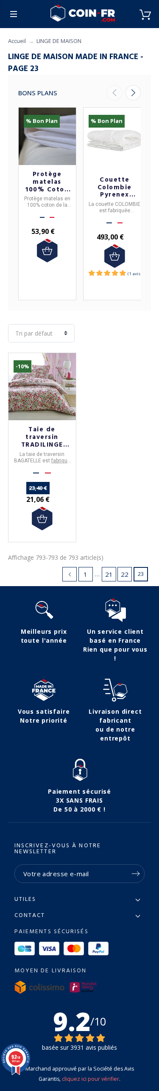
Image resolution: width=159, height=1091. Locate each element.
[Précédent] (114, 92)
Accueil (17, 41)
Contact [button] (29, 916)
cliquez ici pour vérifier (90, 1078)
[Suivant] (133, 92)
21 (109, 574)
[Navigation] (13, 14)
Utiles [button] (25, 900)
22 (124, 574)
